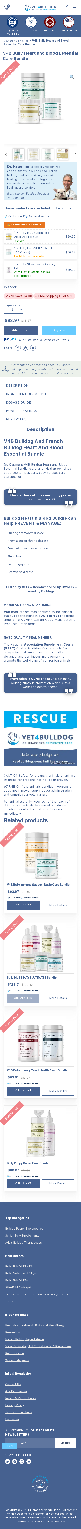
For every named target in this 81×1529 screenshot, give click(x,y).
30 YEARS (32, 30)
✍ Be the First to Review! (24, 224)
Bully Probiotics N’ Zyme (21, 1273)
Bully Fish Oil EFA (16, 1280)
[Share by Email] (33, 348)
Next (75, 154)
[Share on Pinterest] (25, 348)
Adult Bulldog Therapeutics (23, 1242)
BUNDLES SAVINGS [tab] (21, 411)
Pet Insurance (14, 1353)
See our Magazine (17, 1360)
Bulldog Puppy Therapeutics (24, 1228)
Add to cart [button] (23, 904)
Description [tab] (17, 385)
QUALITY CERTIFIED (13, 32)
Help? (10, 1445)
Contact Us (13, 1384)
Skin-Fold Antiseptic (18, 1287)
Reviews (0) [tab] (16, 419)
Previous (6, 154)
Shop (25, 40)
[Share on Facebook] (18, 348)
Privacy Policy (14, 1405)
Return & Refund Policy (20, 1398)
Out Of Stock (23, 998)
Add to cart (21, 330)
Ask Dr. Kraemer (16, 1391)
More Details (58, 905)
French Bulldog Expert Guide (24, 1339)
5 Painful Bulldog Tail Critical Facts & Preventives (38, 1346)
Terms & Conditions (18, 1412)
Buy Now (59, 330)
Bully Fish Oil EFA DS (19, 1266)
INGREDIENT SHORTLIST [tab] (26, 394)
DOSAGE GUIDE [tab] (18, 402)
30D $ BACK (51, 30)
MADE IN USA (70, 30)
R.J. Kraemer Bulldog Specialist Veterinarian (29, 195)
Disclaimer (12, 1419)
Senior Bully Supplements (22, 1235)
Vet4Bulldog (11, 40)
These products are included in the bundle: (38, 208)
